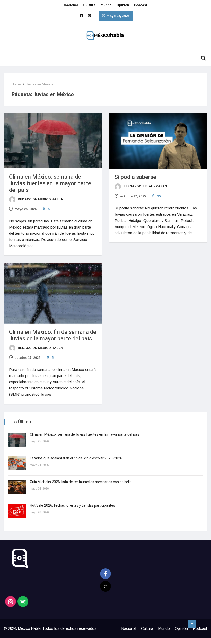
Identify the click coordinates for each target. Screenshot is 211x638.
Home (16, 84)
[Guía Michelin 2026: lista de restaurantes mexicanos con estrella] (17, 487)
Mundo (106, 5)
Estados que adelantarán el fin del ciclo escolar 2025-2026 (76, 458)
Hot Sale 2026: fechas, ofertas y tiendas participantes (72, 505)
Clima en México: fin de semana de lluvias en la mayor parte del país (52, 335)
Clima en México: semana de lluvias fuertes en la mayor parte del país (50, 183)
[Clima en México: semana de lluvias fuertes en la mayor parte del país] (17, 440)
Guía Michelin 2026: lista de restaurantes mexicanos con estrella (80, 482)
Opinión (123, 5)
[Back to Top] (192, 624)
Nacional (71, 5)
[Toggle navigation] (8, 58)
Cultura (89, 5)
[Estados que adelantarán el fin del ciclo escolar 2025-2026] (17, 463)
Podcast (140, 5)
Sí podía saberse (135, 177)
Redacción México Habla (40, 199)
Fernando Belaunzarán (144, 186)
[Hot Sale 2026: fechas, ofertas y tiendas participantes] (17, 511)
